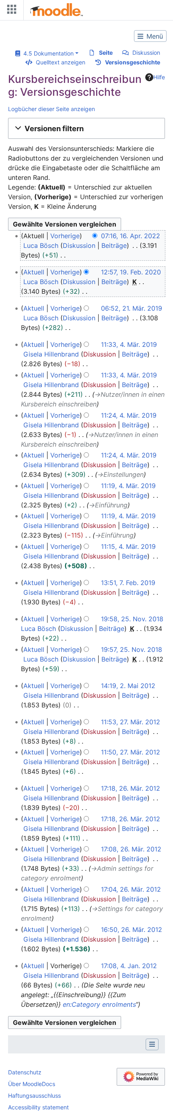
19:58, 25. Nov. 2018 (132, 619)
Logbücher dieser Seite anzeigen (51, 108)
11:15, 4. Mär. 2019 (128, 546)
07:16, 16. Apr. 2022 (130, 236)
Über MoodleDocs (31, 1083)
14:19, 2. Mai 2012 (128, 686)
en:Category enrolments (99, 1004)
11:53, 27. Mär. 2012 (130, 722)
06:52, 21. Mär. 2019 (131, 308)
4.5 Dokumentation (47, 53)
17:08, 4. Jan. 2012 (129, 966)
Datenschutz (24, 1072)
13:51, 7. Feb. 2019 (128, 583)
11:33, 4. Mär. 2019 (129, 344)
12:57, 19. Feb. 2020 (131, 272)
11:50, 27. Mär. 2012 (130, 752)
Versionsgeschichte (132, 62)
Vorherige (65, 236)
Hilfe (159, 77)
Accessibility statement (38, 1107)
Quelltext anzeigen (60, 62)
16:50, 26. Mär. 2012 (131, 929)
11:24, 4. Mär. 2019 (129, 415)
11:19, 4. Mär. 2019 (128, 486)
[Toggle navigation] (10, 11)
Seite (106, 52)
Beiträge (114, 245)
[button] (86, 128)
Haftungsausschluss (34, 1095)
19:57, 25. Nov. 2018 (131, 649)
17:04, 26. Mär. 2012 (131, 889)
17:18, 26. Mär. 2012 (130, 788)
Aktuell (33, 272)
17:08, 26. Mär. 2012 (131, 849)
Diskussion (146, 52)
